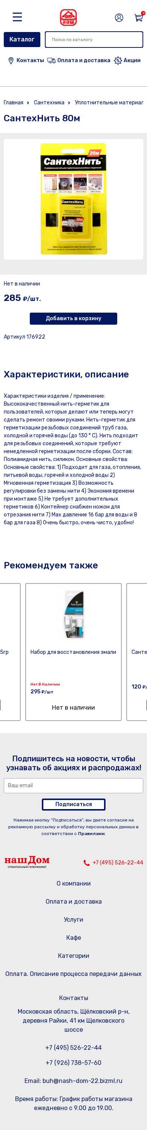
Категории (73, 955)
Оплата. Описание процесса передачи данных (73, 973)
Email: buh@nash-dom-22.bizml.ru (73, 1080)
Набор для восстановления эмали (73, 652)
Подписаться (73, 804)
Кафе (73, 937)
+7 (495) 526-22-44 (118, 863)
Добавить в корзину (73, 318)
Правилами (91, 833)
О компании (74, 883)
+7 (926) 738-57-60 (73, 1062)
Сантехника (49, 102)
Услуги (73, 919)
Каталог (22, 39)
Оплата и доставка (74, 901)
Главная (13, 102)
